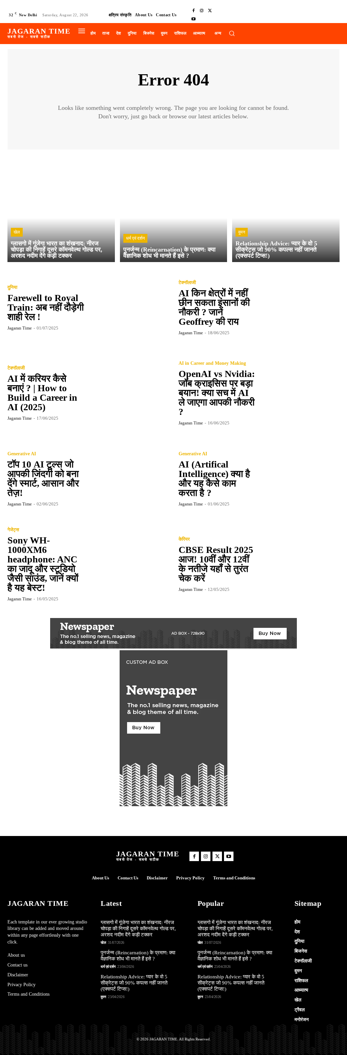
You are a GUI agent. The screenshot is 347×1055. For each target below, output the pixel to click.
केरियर (184, 539)
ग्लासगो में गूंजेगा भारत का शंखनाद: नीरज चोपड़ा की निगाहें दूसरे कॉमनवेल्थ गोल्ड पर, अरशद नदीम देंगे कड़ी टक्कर (138, 928)
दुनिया (12, 287)
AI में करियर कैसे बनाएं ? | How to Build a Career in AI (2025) (42, 392)
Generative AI (21, 454)
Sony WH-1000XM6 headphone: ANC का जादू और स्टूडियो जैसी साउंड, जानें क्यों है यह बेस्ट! (42, 564)
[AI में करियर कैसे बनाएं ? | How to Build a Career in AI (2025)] (128, 393)
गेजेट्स (13, 530)
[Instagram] (202, 11)
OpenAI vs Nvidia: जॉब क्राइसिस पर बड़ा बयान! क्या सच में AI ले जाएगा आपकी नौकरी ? (217, 393)
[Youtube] (193, 19)
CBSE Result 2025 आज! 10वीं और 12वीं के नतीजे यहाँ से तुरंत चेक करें (216, 563)
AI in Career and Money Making (212, 363)
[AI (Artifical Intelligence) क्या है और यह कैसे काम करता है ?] (299, 478)
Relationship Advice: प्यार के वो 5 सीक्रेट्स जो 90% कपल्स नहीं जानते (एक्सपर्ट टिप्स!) (134, 983)
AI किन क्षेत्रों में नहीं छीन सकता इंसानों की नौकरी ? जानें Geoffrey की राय (214, 307)
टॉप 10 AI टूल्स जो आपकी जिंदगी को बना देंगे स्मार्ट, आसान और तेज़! (43, 478)
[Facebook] (193, 11)
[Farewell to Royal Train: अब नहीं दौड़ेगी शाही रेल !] (128, 307)
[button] (232, 33)
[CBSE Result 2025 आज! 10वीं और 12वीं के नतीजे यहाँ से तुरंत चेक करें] (299, 564)
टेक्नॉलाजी (187, 282)
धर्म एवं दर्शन (135, 238)
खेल (17, 232)
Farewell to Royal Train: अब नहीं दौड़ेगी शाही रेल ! (45, 307)
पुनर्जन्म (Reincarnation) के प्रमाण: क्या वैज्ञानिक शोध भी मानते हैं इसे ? (138, 955)
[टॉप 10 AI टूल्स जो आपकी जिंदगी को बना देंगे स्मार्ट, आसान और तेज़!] (128, 478)
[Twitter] (210, 11)
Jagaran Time (19, 328)
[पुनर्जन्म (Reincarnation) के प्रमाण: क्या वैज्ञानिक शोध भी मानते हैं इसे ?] (173, 208)
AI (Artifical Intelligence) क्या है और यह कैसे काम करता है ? (214, 478)
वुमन (241, 232)
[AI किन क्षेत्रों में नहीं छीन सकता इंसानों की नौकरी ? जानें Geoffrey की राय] (299, 307)
